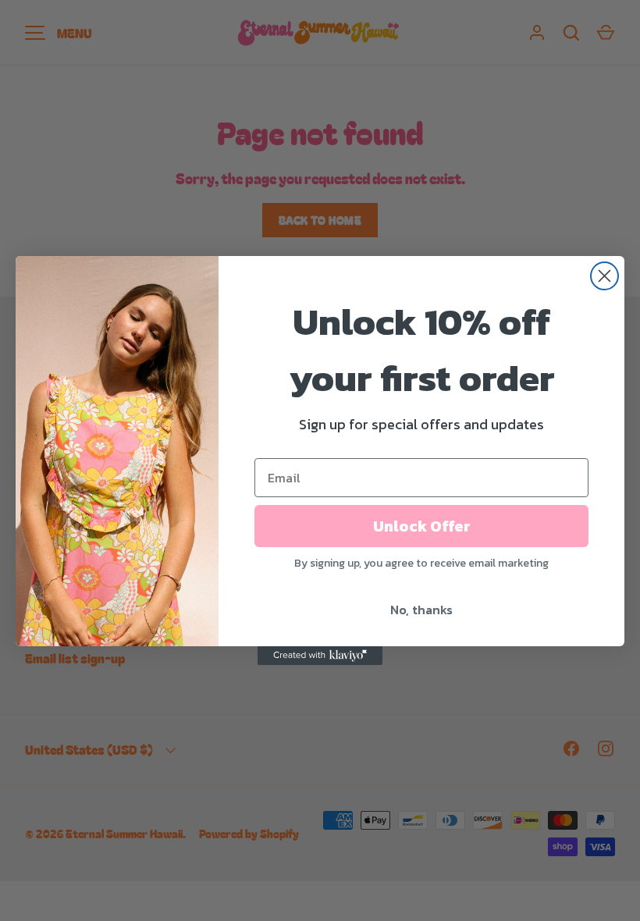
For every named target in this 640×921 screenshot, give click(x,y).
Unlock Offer (422, 526)
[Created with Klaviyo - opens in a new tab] (320, 655)
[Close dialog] (604, 276)
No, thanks (421, 609)
